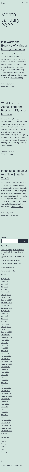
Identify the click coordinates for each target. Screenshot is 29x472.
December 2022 (6, 393)
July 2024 (4, 343)
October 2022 (5, 399)
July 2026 (4, 281)
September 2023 (6, 369)
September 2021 (6, 431)
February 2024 (6, 356)
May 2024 (4, 348)
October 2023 (5, 367)
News (12, 86)
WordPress (18, 465)
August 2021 (5, 433)
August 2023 (5, 372)
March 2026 (5, 292)
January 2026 (5, 297)
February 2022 (6, 420)
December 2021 (6, 425)
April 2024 (4, 351)
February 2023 (6, 388)
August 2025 (5, 311)
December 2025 (6, 300)
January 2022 (5, 423)
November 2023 (6, 364)
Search (3, 238)
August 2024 (5, 340)
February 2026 (6, 295)
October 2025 (5, 305)
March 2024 (5, 353)
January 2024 (5, 359)
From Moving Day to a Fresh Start (12, 250)
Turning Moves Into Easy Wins (11, 263)
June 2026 (4, 284)
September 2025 (6, 308)
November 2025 (6, 302)
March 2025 (5, 324)
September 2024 (6, 337)
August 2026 (5, 279)
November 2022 (6, 396)
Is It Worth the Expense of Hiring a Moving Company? (14, 45)
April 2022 (4, 415)
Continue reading (17, 78)
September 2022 (6, 401)
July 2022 (4, 407)
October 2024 (5, 334)
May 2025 (4, 318)
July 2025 (4, 313)
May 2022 (4, 412)
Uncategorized (6, 452)
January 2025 (5, 329)
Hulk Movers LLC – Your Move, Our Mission (12, 257)
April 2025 (4, 321)
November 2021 (6, 428)
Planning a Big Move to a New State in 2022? (14, 174)
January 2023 (5, 391)
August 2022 (5, 404)
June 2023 (4, 377)
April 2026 (4, 289)
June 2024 (4, 345)
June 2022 (4, 409)
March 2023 (5, 385)
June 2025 (4, 316)
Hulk (3, 3)
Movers (3, 441)
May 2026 (4, 286)
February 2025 (6, 327)
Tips (12, 154)
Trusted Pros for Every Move (10, 260)
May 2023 (4, 380)
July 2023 (4, 375)
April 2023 (4, 383)
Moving (13, 215)
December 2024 (6, 332)
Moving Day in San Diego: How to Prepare (12, 253)
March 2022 (5, 417)
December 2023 (6, 361)
